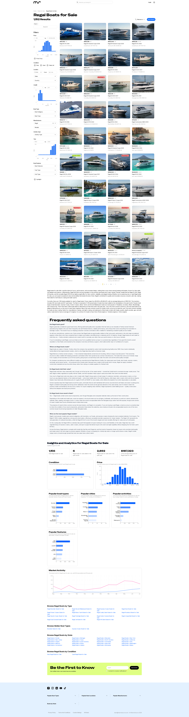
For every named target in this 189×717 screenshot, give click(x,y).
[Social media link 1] (48, 688)
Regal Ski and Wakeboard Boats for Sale (82, 609)
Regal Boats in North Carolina (105, 640)
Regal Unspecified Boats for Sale (131, 616)
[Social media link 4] (61, 688)
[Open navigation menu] (154, 2)
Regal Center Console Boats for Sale (105, 617)
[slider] (37, 51)
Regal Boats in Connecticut (54, 645)
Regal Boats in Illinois (78, 643)
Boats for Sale (41, 11)
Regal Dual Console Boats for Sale (56, 619)
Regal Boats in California (128, 640)
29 (111, 284)
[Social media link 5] (65, 688)
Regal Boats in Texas (77, 640)
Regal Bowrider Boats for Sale (55, 609)
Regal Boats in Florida (53, 638)
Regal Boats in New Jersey (54, 640)
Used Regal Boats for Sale (79, 654)
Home (35, 11)
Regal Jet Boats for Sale (78, 619)
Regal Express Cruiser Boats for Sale (106, 609)
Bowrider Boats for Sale (53, 629)
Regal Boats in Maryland (103, 638)
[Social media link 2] (52, 688)
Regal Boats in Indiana (78, 645)
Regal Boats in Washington (129, 643)
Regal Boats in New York (128, 638)
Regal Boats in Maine (127, 645)
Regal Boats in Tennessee (104, 641)
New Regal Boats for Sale (54, 654)
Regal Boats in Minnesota (104, 645)
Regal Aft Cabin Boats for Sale (105, 619)
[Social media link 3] (57, 688)
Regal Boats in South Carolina (80, 641)
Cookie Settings (77, 712)
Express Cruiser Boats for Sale (80, 629)
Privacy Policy (52, 712)
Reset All (45, 26)
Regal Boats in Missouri (53, 643)
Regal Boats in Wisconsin (104, 643)
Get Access (134, 667)
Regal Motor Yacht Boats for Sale (81, 612)
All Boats (86, 712)
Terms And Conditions (64, 712)
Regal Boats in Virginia (53, 641)
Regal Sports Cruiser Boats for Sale (57, 616)
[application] (70, 473)
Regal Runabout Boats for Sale (130, 612)
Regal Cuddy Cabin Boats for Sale (106, 612)
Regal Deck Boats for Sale (129, 609)
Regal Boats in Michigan (78, 638)
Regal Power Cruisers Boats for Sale (56, 613)
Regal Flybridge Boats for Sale (80, 616)
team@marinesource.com (121, 712)
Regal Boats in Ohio (127, 641)
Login (149, 2)
